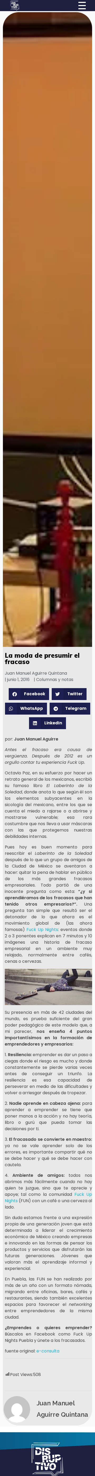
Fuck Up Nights (42, 930)
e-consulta (47, 1351)
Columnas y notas (54, 679)
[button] (29, 694)
